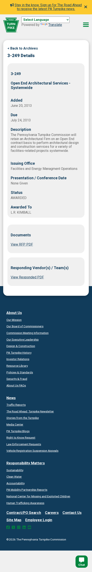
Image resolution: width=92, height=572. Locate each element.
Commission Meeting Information (27, 333)
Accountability (15, 483)
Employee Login (38, 520)
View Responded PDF (27, 277)
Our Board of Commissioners (24, 326)
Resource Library (17, 365)
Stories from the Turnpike (22, 418)
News (11, 398)
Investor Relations (17, 359)
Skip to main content (37, 24)
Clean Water (14, 476)
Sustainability (14, 470)
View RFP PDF (22, 244)
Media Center (14, 424)
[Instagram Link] (18, 527)
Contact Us (72, 512)
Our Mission (14, 319)
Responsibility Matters (25, 463)
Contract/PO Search (23, 512)
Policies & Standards (19, 372)
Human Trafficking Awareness (25, 503)
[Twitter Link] (13, 527)
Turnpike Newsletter (30, 411)
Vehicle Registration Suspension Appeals (32, 450)
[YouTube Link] (29, 527)
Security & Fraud (16, 378)
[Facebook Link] (8, 527)
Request (20, 437)
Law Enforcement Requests (23, 444)
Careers (52, 512)
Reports (26, 489)
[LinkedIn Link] (24, 527)
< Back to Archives (22, 48)
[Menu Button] (86, 25)
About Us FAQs (16, 385)
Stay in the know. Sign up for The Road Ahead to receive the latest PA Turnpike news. (48, 7)
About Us (14, 313)
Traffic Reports (16, 404)
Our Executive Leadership (22, 339)
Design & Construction (20, 346)
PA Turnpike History (18, 352)
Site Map (13, 520)
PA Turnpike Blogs (18, 431)
